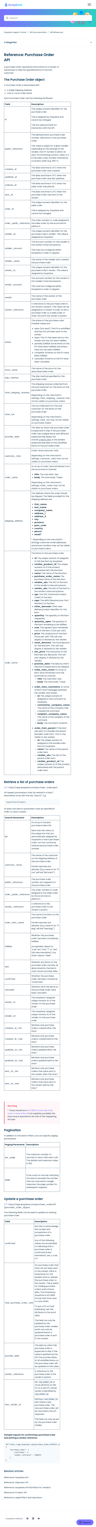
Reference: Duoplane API (16, 1477)
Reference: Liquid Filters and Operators (23, 1497)
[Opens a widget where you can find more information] (85, 1522)
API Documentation (38, 32)
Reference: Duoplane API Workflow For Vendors (27, 1487)
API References (56, 32)
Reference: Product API (15, 1492)
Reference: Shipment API (16, 1482)
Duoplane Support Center (15, 32)
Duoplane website (14, 1518)
